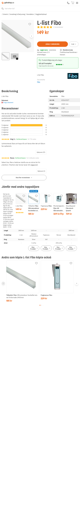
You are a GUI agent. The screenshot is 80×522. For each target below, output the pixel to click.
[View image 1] (6, 56)
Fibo (38, 82)
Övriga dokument (8, 102)
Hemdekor (30, 14)
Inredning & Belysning (17, 14)
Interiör (5, 14)
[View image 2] (15, 56)
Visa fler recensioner (23, 177)
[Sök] (3, 9)
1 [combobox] (73, 44)
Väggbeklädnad (41, 14)
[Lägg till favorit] (29, 24)
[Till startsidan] (8, 3)
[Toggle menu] (77, 3)
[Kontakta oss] (68, 3)
